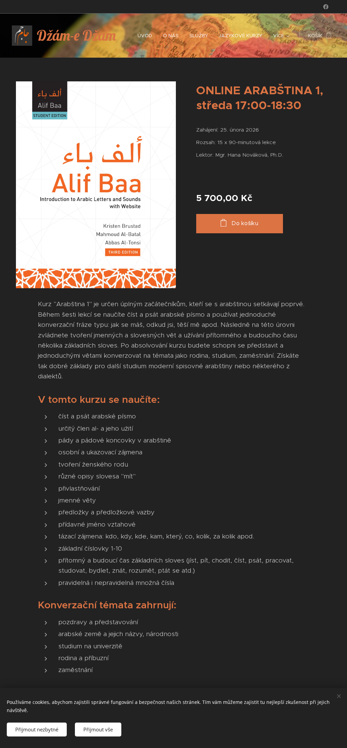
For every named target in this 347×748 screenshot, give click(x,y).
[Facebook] (326, 7)
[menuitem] (147, 35)
